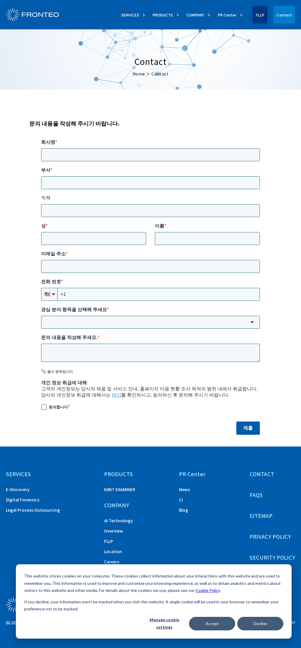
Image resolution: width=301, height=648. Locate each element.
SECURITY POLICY (272, 557)
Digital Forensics (22, 500)
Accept (212, 623)
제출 (248, 427)
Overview (113, 531)
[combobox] (150, 322)
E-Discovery (18, 489)
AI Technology (118, 520)
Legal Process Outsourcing (33, 510)
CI (181, 500)
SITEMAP (261, 515)
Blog (183, 510)
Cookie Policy (207, 590)
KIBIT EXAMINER (119, 489)
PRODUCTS (118, 474)
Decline (260, 623)
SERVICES (18, 474)
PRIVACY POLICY (270, 536)
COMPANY (116, 505)
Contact (284, 15)
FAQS (256, 494)
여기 (116, 394)
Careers (111, 562)
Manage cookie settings (164, 623)
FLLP (260, 15)
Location (113, 551)
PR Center (192, 474)
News (184, 489)
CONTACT (262, 474)
